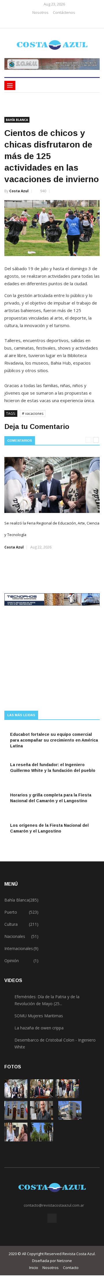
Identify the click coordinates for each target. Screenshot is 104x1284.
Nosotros (40, 12)
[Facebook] (49, 22)
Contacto (71, 1267)
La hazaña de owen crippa (39, 1028)
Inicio (33, 1267)
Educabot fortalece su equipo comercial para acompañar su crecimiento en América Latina (54, 740)
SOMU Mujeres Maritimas (38, 1015)
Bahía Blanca (17, 120)
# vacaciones (32, 413)
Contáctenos (64, 12)
